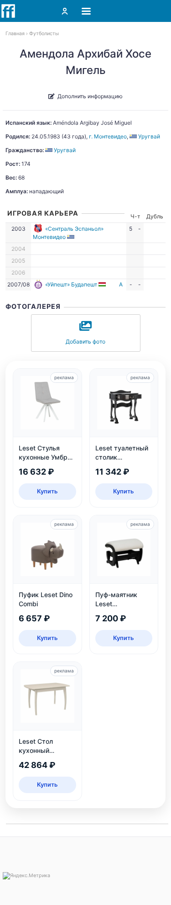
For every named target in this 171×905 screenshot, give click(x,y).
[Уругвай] (71, 236)
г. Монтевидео (108, 136)
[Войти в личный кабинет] (65, 10)
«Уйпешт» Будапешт (71, 284)
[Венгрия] (102, 284)
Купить (47, 491)
